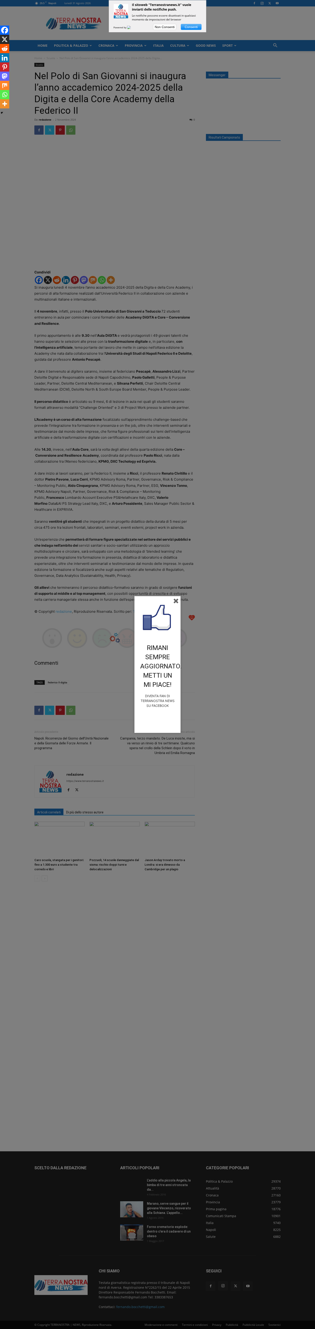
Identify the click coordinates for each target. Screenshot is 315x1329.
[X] (4, 39)
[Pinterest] (4, 67)
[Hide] (2, 113)
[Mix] (4, 85)
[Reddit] (4, 48)
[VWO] (131, 27)
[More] (4, 103)
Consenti (191, 27)
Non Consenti (165, 27)
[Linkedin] (4, 57)
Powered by (120, 27)
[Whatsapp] (4, 94)
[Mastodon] (4, 76)
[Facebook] (4, 30)
